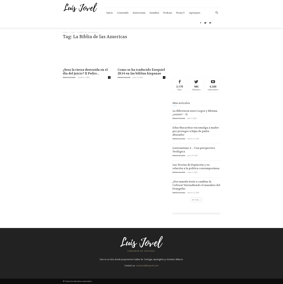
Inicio (109, 12)
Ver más (195, 200)
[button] (216, 13)
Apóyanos (194, 12)
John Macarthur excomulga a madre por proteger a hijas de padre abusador (195, 131)
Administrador (69, 77)
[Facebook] (200, 23)
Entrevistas (139, 12)
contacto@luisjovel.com (147, 265)
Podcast (167, 12)
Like (179, 80)
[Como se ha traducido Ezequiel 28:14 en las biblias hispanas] (141, 54)
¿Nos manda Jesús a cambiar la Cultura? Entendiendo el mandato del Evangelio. (196, 185)
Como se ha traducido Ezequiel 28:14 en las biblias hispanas (141, 71)
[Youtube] (210, 23)
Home (65, 32)
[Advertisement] (196, 53)
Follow (196, 80)
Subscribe (213, 80)
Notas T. (180, 12)
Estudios (154, 12)
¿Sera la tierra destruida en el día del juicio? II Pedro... (85, 71)
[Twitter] (205, 23)
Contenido (123, 12)
